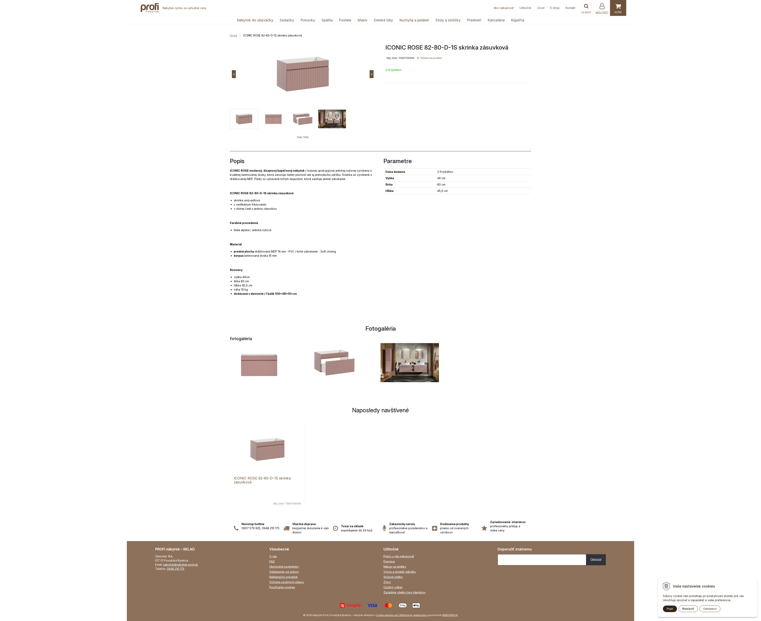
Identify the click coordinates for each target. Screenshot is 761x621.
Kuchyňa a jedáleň (414, 20)
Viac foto (303, 137)
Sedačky (287, 20)
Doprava (389, 561)
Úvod (540, 8)
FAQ (272, 561)
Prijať (670, 608)
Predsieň (474, 20)
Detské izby (383, 20)
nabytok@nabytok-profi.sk (180, 564)
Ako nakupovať (504, 8)
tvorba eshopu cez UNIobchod (394, 615)
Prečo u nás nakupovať (398, 556)
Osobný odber (393, 587)
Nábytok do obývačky (255, 20)
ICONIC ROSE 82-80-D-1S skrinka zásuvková (262, 480)
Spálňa (327, 20)
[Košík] (618, 8)
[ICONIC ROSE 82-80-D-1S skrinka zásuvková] (303, 74)
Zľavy (387, 582)
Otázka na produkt (431, 57)
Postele (345, 20)
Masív (362, 20)
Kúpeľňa (517, 20)
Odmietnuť (710, 608)
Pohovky (307, 20)
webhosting (420, 615)
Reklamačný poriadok (283, 577)
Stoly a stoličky (448, 20)
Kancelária (496, 20)
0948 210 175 (175, 568)
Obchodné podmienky (284, 566)
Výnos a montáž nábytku (399, 571)
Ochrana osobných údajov (286, 582)
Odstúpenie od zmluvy (284, 571)
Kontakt (570, 8)
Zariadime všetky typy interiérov (404, 592)
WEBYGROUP (450, 615)
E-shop (555, 8)
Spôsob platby (393, 577)
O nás (273, 556)
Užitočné (525, 8)
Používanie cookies (282, 587)
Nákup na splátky (394, 566)
